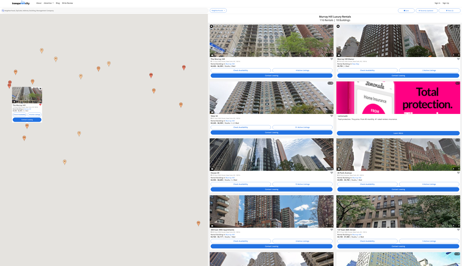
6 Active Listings (302, 241)
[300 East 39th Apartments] (272, 213)
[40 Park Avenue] (398, 156)
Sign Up (446, 3)
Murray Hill (27, 109)
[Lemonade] (398, 97)
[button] (27, 126)
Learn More (398, 133)
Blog (58, 3)
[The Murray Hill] (272, 43)
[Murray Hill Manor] (398, 43)
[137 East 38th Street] (398, 213)
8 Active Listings (429, 184)
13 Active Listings (302, 184)
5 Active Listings (429, 241)
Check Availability (20, 114)
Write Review (67, 3)
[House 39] (272, 156)
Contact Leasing (27, 120)
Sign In (437, 3)
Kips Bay (355, 64)
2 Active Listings (429, 70)
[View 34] (272, 99)
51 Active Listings (302, 127)
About (38, 3)
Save (407, 11)
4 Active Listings (34, 114)
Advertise (48, 3)
